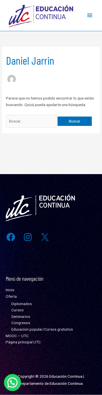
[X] (45, 237)
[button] (12, 382)
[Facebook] (11, 237)
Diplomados (21, 303)
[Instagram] (28, 237)
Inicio (10, 290)
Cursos (17, 310)
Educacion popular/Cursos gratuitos (42, 329)
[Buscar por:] (32, 121)
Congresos (20, 322)
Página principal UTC (23, 342)
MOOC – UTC (17, 335)
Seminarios (20, 316)
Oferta (11, 296)
